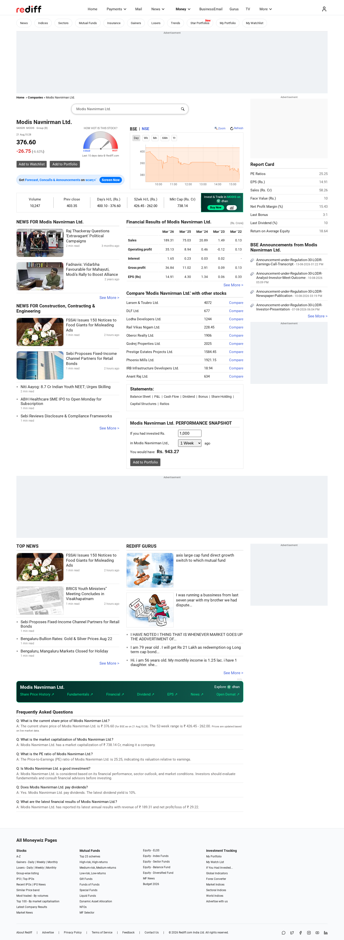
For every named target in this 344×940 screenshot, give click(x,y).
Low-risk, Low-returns (93, 873)
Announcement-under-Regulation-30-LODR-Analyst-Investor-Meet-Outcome (289, 277)
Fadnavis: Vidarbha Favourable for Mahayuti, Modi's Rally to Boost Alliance (92, 269)
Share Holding (221, 396)
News (155, 9)
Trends (175, 23)
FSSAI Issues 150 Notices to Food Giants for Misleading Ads (91, 325)
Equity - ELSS (151, 850)
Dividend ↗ (145, 694)
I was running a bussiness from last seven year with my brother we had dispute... (207, 600)
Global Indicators (217, 873)
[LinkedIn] (326, 933)
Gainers (136, 23)
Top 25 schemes (90, 856)
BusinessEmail (211, 9)
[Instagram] (309, 933)
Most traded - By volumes (32, 895)
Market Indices (215, 884)
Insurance (114, 23)
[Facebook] (300, 933)
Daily (31, 862)
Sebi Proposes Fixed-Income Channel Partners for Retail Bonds (91, 358)
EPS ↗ (172, 694)
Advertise (48, 932)
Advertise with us (217, 901)
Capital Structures (143, 404)
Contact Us (152, 932)
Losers (156, 23)
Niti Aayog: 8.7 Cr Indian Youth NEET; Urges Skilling (66, 387)
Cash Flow (171, 396)
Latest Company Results (31, 907)
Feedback (128, 932)
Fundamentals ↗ (80, 694)
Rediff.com (185, 932)
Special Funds (88, 890)
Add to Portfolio (145, 462)
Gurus (234, 9)
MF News (149, 878)
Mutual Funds (88, 23)
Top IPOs (28, 879)
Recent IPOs (23, 884)
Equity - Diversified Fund (158, 872)
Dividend (189, 396)
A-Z (18, 856)
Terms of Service (102, 932)
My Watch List (215, 862)
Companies (35, 97)
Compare (236, 303)
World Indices (214, 895)
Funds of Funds (89, 884)
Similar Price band (28, 890)
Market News (24, 912)
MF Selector (87, 912)
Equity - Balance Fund (156, 867)
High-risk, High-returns (94, 862)
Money (181, 9)
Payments (114, 9)
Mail (138, 9)
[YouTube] (317, 933)
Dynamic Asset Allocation (96, 901)
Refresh (238, 128)
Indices (43, 23)
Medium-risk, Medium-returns (98, 867)
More (264, 9)
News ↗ (197, 694)
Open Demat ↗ (228, 694)
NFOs (83, 907)
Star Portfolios (199, 23)
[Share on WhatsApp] (283, 933)
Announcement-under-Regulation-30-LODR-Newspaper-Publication (289, 293)
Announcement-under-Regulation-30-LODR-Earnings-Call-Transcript (289, 262)
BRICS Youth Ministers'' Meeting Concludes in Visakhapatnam (86, 594)
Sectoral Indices (216, 890)
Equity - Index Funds (155, 856)
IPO (18, 879)
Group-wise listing (27, 873)
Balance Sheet (140, 396)
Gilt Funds (86, 879)
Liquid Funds (88, 895)
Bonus (203, 396)
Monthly (53, 862)
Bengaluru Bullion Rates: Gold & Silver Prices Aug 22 (66, 639)
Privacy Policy (73, 932)
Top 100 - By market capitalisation (37, 901)
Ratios (164, 404)
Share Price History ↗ (37, 694)
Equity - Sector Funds (156, 861)
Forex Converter (216, 879)
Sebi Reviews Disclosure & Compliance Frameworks (66, 416)
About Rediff (24, 932)
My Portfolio (228, 23)
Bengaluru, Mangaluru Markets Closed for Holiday (64, 651)
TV (248, 9)
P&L (157, 396)
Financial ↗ (115, 694)
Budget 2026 (151, 884)
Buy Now (215, 207)
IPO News (39, 884)
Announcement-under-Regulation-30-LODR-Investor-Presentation (289, 307)
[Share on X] (292, 933)
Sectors (63, 23)
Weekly (41, 862)
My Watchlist (254, 23)
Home (92, 9)
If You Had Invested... (219, 867)
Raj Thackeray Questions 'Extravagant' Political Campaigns (88, 236)
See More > (109, 297)
